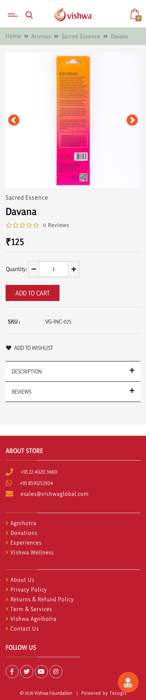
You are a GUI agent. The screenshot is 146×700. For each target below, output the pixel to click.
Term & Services (31, 609)
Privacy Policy (28, 589)
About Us (22, 579)
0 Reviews (56, 225)
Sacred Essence (80, 36)
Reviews (21, 391)
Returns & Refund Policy (42, 599)
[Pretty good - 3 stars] (22, 225)
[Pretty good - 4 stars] (29, 225)
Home (13, 35)
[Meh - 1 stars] (9, 225)
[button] (14, 120)
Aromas (41, 36)
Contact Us (24, 628)
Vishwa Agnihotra (33, 618)
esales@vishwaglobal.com (55, 493)
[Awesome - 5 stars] (36, 225)
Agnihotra (23, 523)
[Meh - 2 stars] (15, 225)
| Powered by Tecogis (100, 693)
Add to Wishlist (33, 347)
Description (27, 371)
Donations (23, 532)
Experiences (26, 542)
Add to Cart (32, 293)
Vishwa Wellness (32, 552)
